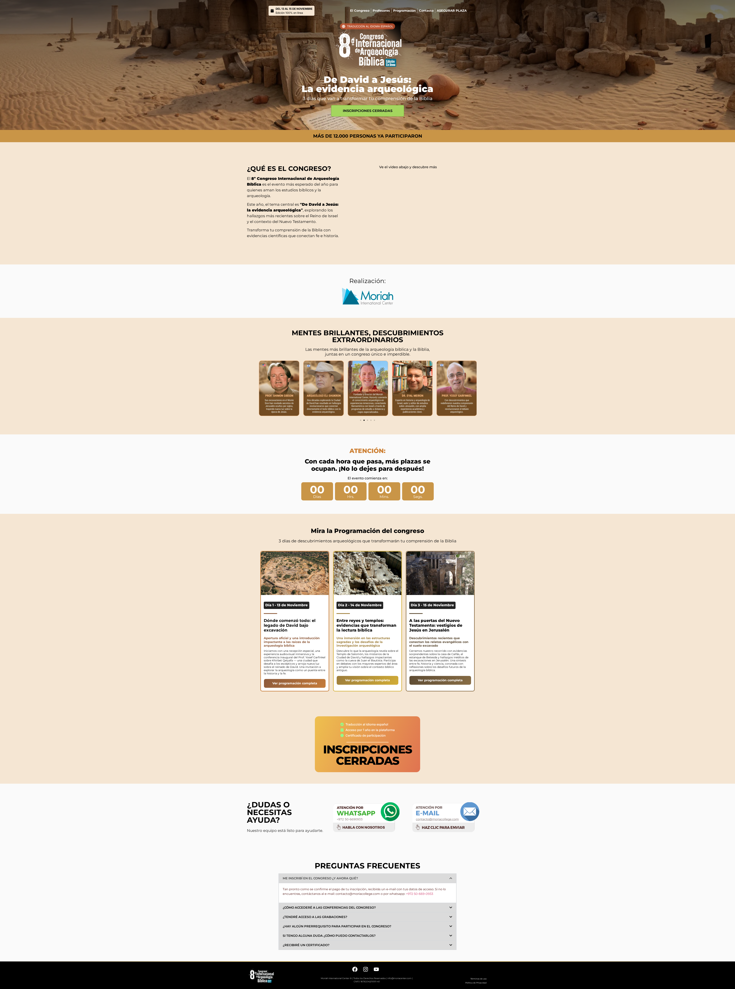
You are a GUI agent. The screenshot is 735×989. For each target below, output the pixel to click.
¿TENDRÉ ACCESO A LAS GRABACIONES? (315, 917)
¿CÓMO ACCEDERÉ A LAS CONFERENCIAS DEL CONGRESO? (329, 907)
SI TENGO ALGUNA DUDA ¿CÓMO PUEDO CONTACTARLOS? (329, 936)
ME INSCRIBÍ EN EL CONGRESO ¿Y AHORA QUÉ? (320, 878)
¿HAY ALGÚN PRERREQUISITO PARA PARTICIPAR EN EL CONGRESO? (337, 926)
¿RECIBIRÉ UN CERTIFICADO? (306, 945)
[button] (360, 420)
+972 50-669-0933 (419, 894)
